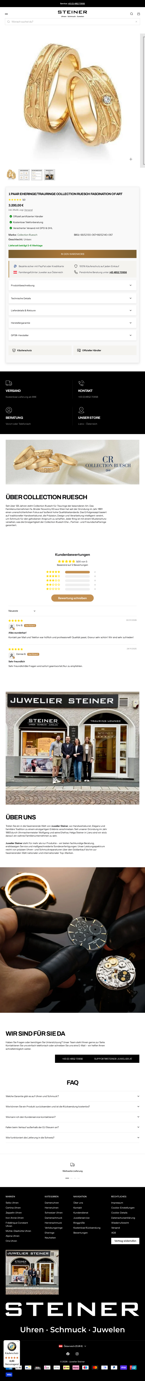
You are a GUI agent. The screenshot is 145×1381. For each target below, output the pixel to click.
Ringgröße (79, 1222)
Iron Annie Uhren (15, 1217)
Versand (28, 210)
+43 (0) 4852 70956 (76, 3)
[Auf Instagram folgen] (77, 1354)
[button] (53, 572)
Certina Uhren (13, 1207)
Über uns (78, 1202)
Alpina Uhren (12, 1235)
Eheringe (49, 1232)
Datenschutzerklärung (123, 1217)
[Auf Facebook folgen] (68, 1354)
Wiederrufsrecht (120, 1222)
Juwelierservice (81, 1217)
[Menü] (18, 1342)
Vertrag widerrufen (125, 1240)
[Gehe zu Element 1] (11, 174)
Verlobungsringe (53, 1227)
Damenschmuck (53, 1217)
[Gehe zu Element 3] (36, 174)
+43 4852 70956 (118, 272)
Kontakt (77, 1207)
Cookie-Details (119, 1212)
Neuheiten (50, 1237)
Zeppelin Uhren (14, 1212)
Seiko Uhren (12, 1202)
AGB (113, 1232)
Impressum (117, 1202)
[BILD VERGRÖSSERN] (130, 159)
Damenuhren (52, 1202)
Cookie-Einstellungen (123, 1207)
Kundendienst (80, 1212)
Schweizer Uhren (54, 1212)
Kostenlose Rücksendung (86, 1227)
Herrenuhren (52, 1207)
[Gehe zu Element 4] (49, 174)
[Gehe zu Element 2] (24, 174)
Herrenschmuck (53, 1222)
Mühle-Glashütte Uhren (18, 1230)
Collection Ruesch (27, 234)
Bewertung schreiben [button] (72, 598)
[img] (15, 620)
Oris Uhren (11, 1240)
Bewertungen (80, 1232)
